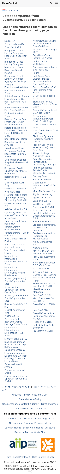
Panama (38, 423)
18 (29, 387)
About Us (16, 395)
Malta (48, 423)
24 (48, 387)
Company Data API (23, 409)
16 (23, 387)
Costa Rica (39, 432)
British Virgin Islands (33, 428)
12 (12, 387)
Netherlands (15, 423)
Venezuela (50, 428)
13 (15, 387)
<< (3, 387)
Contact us (40, 409)
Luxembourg (11, 10)
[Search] (51, 3)
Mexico (29, 432)
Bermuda (19, 432)
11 (9, 387)
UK (19, 418)
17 (26, 387)
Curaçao (28, 423)
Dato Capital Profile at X (18, 457)
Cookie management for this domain (20, 404)
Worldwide (11, 418)
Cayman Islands (13, 428)
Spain (51, 418)
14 (17, 387)
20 (35, 387)
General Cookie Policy (30, 399)
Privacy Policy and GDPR (35, 395)
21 (39, 387)
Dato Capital (9, 3)
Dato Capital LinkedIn (43, 457)
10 (6, 387)
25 (52, 387)
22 (41, 387)
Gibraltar (27, 418)
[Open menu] (56, 3)
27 (3, 390)
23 (45, 387)
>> (6, 390)
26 (55, 387)
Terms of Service (49, 404)
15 (20, 387)
